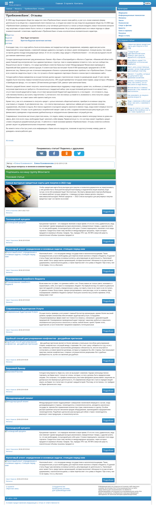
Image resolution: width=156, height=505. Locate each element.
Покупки (122, 33)
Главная (59, 3)
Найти (147, 3)
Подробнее (108, 211)
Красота (122, 28)
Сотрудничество (58, 487)
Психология (123, 23)
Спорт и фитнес (125, 25)
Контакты (78, 3)
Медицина (123, 13)
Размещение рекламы (61, 489)
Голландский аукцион (18, 219)
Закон (121, 20)
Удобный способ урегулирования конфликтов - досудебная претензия (44, 338)
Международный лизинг (19, 398)
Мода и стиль (124, 36)
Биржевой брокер (15, 368)
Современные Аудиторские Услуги (25, 308)
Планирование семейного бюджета (25, 278)
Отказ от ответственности (49, 503)
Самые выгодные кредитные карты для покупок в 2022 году (38, 182)
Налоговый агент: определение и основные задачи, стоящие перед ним (45, 249)
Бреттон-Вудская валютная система (36, 41)
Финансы (9, 213)
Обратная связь (12, 489)
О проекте (68, 3)
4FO (11, 2)
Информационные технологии (132, 15)
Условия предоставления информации (21, 503)
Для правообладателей (61, 490)
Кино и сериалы (125, 30)
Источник (9, 141)
